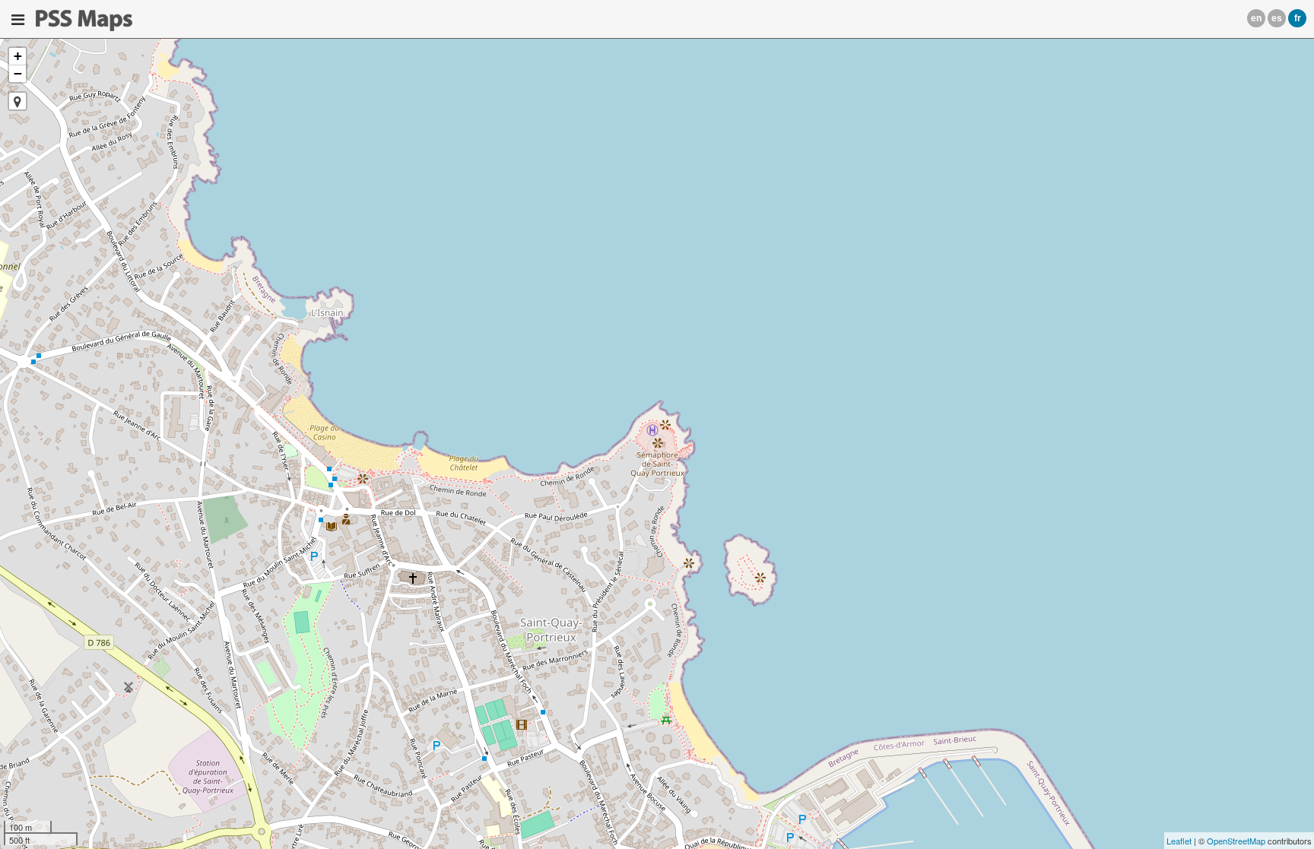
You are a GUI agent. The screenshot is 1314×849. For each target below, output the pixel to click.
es (1276, 18)
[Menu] (17, 19)
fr (1297, 18)
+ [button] (18, 56)
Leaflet (1179, 841)
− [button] (18, 73)
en (1256, 18)
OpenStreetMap (1236, 841)
